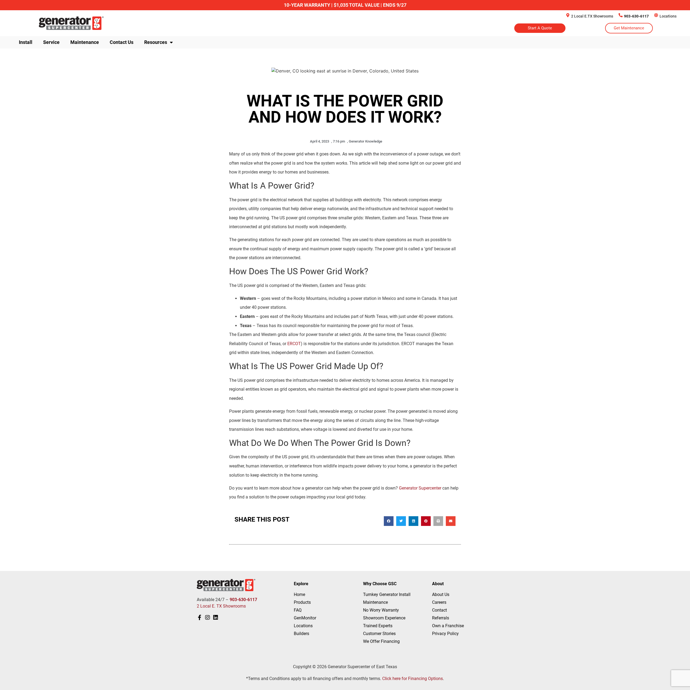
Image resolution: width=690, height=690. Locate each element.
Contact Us (121, 42)
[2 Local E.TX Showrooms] (568, 15)
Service (51, 42)
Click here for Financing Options (412, 678)
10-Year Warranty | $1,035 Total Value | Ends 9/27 (345, 5)
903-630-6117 (636, 16)
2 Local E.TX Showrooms (592, 16)
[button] (389, 521)
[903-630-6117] (621, 15)
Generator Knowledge (365, 141)
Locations (668, 16)
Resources (155, 42)
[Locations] (656, 15)
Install (25, 42)
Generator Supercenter (420, 488)
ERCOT (294, 343)
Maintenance (84, 42)
